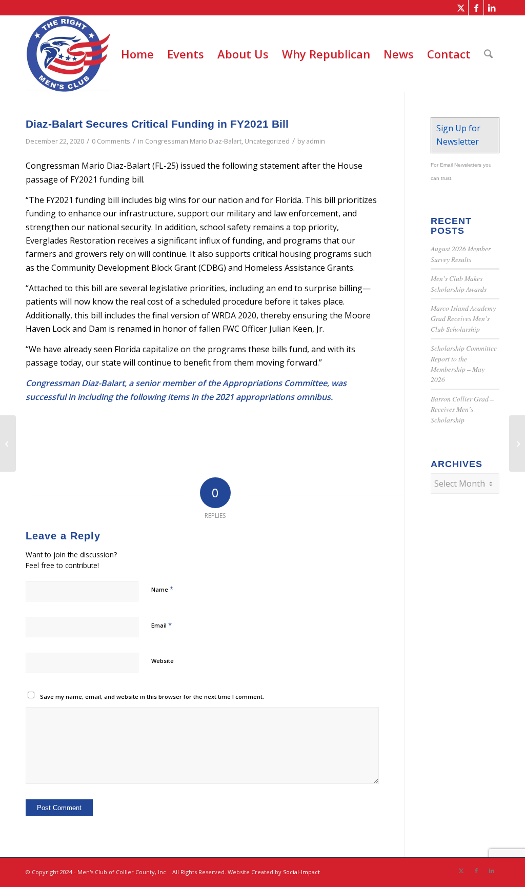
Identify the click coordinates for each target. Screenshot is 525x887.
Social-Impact (301, 872)
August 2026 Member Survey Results (461, 254)
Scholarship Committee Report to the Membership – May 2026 (464, 363)
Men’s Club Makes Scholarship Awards (459, 283)
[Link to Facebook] (476, 7)
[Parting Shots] (8, 443)
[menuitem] (137, 53)
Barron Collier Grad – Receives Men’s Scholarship (462, 409)
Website (162, 660)
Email (161, 625)
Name (162, 589)
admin (315, 141)
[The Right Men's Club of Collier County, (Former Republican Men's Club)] (68, 53)
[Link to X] (460, 7)
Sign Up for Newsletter (458, 135)
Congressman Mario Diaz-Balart (193, 141)
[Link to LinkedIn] (491, 7)
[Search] (488, 53)
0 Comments (111, 141)
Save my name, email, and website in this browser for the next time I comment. (152, 696)
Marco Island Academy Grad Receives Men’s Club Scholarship (463, 318)
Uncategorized (267, 141)
